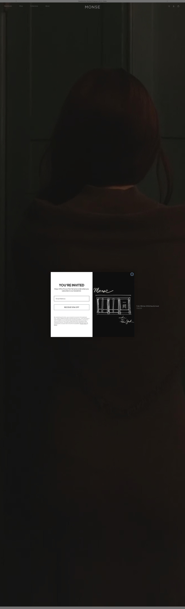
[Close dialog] (132, 274)
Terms (55, 325)
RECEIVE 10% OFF (71, 307)
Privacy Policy (83, 323)
